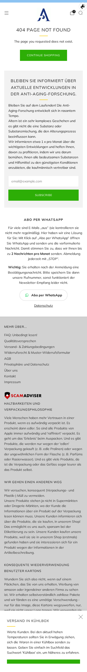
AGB (7, 358)
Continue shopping (43, 55)
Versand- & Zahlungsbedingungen (29, 347)
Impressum (12, 382)
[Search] (80, 12)
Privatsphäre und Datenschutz (26, 364)
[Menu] (6, 13)
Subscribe (43, 195)
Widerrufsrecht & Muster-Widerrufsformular (37, 352)
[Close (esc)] (80, 617)
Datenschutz (43, 305)
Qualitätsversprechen (20, 341)
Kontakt (10, 376)
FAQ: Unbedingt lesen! (20, 335)
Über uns (11, 370)
